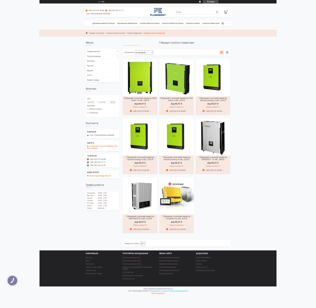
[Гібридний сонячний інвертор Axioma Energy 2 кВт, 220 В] (140, 136)
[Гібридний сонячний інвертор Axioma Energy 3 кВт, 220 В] (213, 77)
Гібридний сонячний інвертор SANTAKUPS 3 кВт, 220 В (140, 217)
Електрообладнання (167, 267)
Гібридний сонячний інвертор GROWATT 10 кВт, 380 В (213, 158)
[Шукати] (217, 12)
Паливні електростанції (168, 264)
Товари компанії (93, 51)
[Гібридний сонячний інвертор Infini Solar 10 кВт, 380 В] (140, 77)
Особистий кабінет (203, 258)
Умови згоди (91, 270)
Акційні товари (93, 80)
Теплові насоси (128, 279)
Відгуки (90, 71)
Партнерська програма (205, 270)
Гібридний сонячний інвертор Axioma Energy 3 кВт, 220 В (213, 99)
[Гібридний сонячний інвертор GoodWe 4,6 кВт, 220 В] (176, 196)
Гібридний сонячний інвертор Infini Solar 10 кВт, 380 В (140, 99)
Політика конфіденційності (178, 291)
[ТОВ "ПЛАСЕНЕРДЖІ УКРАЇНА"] (158, 12)
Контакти (91, 61)
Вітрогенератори (166, 274)
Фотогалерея (201, 261)
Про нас (90, 66)
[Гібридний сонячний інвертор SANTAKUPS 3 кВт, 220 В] (140, 196)
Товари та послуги (96, 33)
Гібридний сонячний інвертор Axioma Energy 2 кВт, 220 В (140, 158)
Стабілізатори (128, 272)
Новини (199, 264)
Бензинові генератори (127, 23)
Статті (89, 75)
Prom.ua (170, 289)
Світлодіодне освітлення (169, 270)
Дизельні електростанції (103, 23)
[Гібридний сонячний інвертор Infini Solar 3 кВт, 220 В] (176, 77)
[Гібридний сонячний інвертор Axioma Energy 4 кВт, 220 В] (176, 136)
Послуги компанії (94, 56)
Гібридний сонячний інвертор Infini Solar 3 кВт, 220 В (176, 99)
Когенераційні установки (132, 275)
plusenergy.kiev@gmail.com (100, 176)
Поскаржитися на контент (159, 291)
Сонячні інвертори (210, 23)
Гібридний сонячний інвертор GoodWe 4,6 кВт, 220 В (176, 217)
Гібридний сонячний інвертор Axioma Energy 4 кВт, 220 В (176, 158)
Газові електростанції (149, 23)
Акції (88, 261)
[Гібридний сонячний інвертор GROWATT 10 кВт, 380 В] (213, 136)
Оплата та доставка (94, 267)
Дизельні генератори (131, 258)
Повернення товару (94, 274)
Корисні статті (201, 267)
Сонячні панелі (193, 23)
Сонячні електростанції (172, 23)
